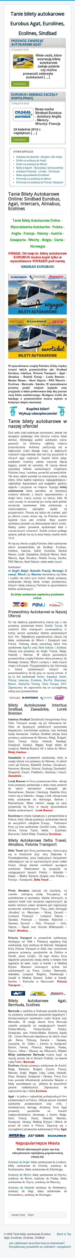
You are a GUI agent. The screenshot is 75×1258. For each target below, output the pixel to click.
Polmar (12, 680)
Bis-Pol (48, 680)
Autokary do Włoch (19, 1175)
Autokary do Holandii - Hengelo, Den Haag (39, 156)
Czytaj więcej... (20, 83)
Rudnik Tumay (53, 625)
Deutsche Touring (29, 684)
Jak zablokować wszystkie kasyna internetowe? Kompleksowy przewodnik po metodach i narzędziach (40, 1245)
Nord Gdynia (46, 647)
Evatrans (36, 680)
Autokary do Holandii (21, 1187)
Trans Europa (50, 684)
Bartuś (12, 684)
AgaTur (27, 647)
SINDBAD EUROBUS (37, 266)
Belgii (24, 571)
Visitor (40, 676)
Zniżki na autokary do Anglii (31, 160)
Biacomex (60, 680)
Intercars (24, 680)
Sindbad (61, 647)
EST (63, 684)
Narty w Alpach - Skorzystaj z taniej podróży (39, 167)
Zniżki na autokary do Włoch (31, 164)
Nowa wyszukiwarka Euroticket (32, 175)
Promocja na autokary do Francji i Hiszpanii (39, 182)
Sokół (62, 676)
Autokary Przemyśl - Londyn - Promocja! (38, 171)
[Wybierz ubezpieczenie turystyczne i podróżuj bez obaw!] (37, 411)
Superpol (52, 676)
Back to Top (64, 1234)
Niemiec (36, 574)
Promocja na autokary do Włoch (33, 178)
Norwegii (57, 571)
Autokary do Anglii (18, 1162)
